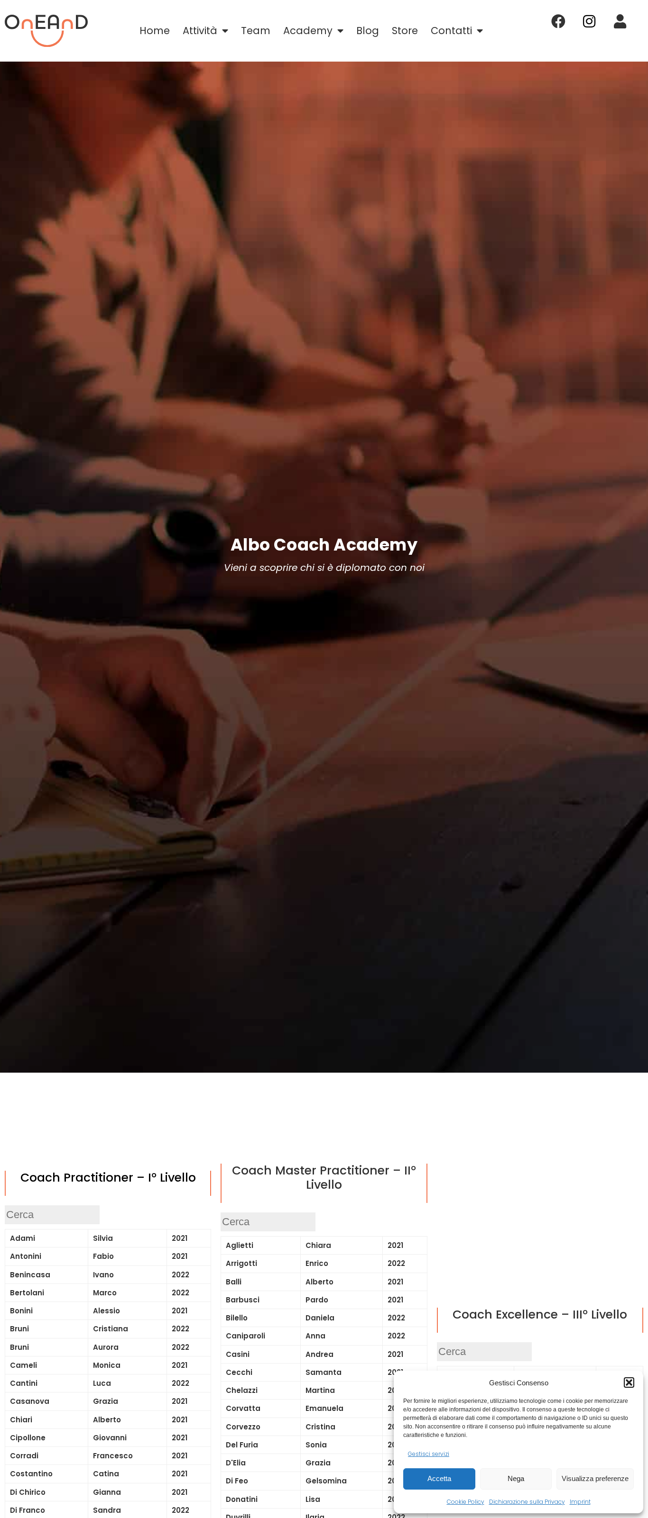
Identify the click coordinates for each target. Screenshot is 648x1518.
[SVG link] (46, 31)
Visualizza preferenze (595, 1478)
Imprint (580, 1502)
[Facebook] (558, 21)
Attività (200, 30)
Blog (367, 30)
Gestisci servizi (428, 1454)
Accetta (439, 1478)
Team (255, 30)
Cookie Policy (465, 1502)
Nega (516, 1478)
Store (405, 30)
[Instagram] (589, 21)
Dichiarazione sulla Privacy (527, 1502)
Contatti (451, 30)
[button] (629, 1382)
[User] (620, 21)
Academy (308, 30)
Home (154, 30)
